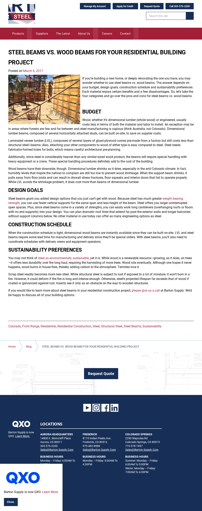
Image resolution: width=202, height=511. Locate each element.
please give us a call (146, 290)
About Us (84, 33)
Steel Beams (132, 326)
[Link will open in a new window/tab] (87, 408)
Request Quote (152, 6)
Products (18, 33)
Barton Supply (21, 14)
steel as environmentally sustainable (63, 258)
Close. (11, 502)
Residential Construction (74, 326)
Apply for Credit (125, 6)
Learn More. (22, 436)
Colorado (14, 326)
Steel (96, 326)
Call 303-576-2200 (179, 6)
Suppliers (42, 33)
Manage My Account (95, 6)
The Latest (63, 33)
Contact (125, 33)
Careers (107, 33)
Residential (48, 326)
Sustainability (152, 326)
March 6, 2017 (33, 71)
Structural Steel (111, 326)
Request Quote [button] (101, 373)
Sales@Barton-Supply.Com (56, 449)
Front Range (30, 326)
